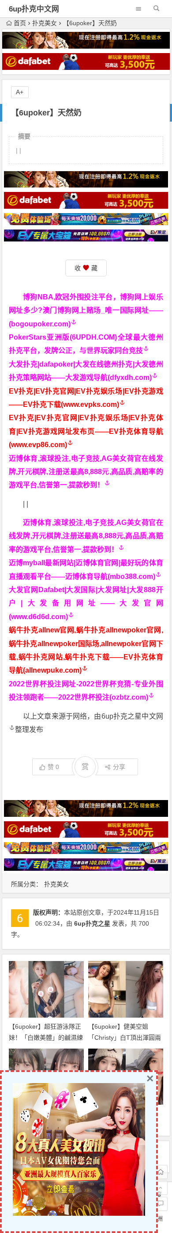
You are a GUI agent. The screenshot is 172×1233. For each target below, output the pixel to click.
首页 (20, 23)
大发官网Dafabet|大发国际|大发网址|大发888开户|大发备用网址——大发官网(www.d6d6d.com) (86, 603)
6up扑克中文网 (34, 9)
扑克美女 (44, 23)
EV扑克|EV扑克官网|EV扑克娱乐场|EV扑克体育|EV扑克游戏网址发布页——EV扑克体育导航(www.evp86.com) (86, 431)
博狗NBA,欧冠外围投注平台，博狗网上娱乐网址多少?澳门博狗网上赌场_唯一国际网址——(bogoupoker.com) (86, 310)
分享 (119, 766)
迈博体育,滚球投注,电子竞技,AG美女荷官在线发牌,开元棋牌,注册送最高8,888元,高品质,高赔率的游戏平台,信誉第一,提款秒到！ (86, 472)
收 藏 (86, 268)
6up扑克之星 (92, 923)
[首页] (160, 1172)
